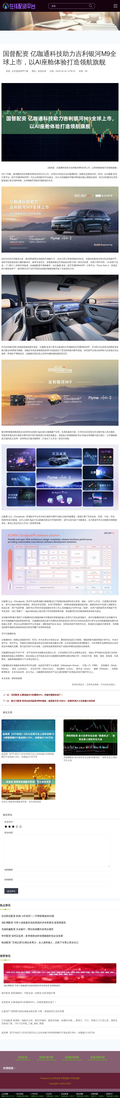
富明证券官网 (46, 1057)
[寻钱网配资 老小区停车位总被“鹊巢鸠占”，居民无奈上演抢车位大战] (90, 737)
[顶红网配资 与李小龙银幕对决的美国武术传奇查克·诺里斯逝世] (60, 972)
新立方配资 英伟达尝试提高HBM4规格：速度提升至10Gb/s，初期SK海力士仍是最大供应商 (53, 700)
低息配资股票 (72, 1057)
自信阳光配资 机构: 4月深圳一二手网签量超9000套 (27, 916)
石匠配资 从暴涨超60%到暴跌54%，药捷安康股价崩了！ (37, 694)
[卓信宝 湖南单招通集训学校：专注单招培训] (28, 781)
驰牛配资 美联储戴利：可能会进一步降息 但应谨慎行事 (28, 992)
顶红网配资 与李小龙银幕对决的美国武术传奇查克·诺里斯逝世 (33, 922)
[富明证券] (18, 5)
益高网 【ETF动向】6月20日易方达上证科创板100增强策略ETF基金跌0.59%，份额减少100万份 (48, 1032)
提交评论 (11, 891)
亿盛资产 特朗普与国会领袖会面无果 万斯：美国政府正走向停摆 (32, 1011)
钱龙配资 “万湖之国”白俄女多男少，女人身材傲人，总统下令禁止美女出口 (39, 942)
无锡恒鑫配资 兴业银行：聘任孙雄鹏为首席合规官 (27, 929)
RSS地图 (65, 1078)
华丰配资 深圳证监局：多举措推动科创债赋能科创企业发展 (32, 935)
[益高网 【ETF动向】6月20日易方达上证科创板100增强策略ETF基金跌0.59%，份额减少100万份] (28, 735)
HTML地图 (74, 1078)
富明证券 (23, 1057)
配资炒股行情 (98, 1057)
